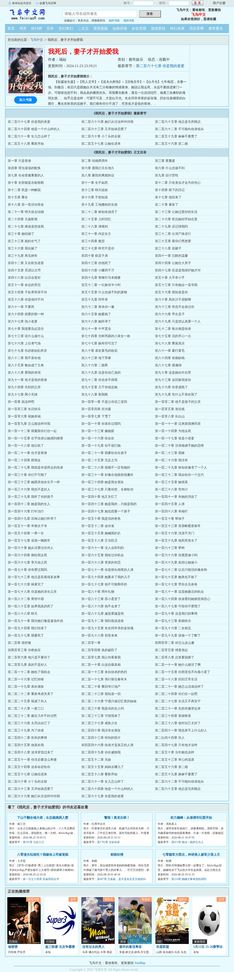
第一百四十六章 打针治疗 (26, 511)
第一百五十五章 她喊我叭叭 (101, 533)
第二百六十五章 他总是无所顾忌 (178, 121)
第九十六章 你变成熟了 (171, 387)
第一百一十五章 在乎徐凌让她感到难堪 (35, 438)
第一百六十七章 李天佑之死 (27, 562)
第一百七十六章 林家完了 (26, 584)
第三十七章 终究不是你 (97, 248)
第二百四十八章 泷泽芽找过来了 (30, 752)
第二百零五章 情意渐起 (171, 650)
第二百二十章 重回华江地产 (101, 686)
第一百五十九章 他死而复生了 (176, 540)
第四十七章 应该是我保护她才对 (178, 270)
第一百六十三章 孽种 (170, 548)
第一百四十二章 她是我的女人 (29, 504)
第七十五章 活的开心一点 (173, 336)
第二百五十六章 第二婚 (171, 143)
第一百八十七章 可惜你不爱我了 (178, 606)
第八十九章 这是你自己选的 (101, 372)
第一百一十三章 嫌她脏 (97, 431)
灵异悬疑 (100, 28)
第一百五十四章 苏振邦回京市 (41, 879)
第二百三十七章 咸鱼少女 (99, 723)
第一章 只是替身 (19, 160)
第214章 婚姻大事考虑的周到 (188, 879)
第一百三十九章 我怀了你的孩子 (30, 496)
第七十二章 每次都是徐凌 (173, 328)
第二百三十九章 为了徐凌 (26, 730)
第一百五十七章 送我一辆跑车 (29, 540)
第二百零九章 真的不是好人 (27, 664)
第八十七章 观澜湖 (168, 365)
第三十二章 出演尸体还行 (173, 234)
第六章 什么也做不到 (170, 168)
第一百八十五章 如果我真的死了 (30, 606)
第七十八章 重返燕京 (170, 343)
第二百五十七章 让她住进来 (101, 143)
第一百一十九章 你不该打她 (101, 445)
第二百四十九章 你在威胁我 (101, 752)
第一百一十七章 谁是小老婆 (174, 438)
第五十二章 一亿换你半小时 (101, 285)
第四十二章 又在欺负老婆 (26, 263)
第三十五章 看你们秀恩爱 (173, 241)
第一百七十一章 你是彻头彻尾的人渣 (107, 569)
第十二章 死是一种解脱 (24, 190)
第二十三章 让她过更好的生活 (176, 212)
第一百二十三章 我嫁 (170, 453)
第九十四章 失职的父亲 (24, 387)
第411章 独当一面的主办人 (187, 842)
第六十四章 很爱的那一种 (26, 314)
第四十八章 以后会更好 (24, 277)
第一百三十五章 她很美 (171, 482)
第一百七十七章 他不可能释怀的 (104, 584)
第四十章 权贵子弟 (94, 255)
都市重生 (215, 28)
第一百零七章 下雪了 (96, 416)
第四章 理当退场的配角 (24, 168)
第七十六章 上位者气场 (24, 343)
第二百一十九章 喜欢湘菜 (26, 686)
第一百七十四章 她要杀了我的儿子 (105, 577)
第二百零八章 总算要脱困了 (174, 657)
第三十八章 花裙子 (168, 248)
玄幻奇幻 (65, 28)
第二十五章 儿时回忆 (96, 219)
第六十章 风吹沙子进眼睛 (173, 299)
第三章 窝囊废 (165, 160)
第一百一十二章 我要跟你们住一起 (32, 431)
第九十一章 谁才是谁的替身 (27, 380)
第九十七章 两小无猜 (22, 394)
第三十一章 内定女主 (96, 234)
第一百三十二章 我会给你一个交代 (179, 475)
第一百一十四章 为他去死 (173, 431)
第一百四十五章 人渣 (170, 504)
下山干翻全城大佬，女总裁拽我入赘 (42, 817)
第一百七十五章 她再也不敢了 (176, 577)
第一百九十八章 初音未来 (99, 635)
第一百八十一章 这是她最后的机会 (179, 591)
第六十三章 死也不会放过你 (174, 307)
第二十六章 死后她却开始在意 (176, 219)
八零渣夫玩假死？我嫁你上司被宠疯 (42, 854)
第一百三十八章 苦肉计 (171, 489)
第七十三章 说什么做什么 (26, 336)
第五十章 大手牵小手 (170, 277)
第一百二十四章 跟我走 (24, 460)
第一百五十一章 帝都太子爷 (27, 526)
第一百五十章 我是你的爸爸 (101, 518)
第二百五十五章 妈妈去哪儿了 (102, 767)
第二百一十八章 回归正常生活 (176, 679)
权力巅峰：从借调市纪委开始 (191, 817)
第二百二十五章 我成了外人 (27, 701)
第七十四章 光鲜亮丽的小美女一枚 (105, 336)
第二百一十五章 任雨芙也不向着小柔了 (182, 672)
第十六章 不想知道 (94, 197)
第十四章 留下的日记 (170, 190)
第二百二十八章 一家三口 (26, 708)
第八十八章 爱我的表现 (24, 372)
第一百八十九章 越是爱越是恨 (102, 613)
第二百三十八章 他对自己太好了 (178, 723)
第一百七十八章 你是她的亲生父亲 (32, 591)
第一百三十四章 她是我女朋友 (102, 482)
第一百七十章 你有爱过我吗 (27, 569)
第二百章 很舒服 (19, 643)
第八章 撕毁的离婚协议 (97, 175)
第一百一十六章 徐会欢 (97, 438)
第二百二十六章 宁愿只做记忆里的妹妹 (109, 701)
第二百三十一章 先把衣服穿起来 (178, 708)
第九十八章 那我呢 (94, 394)
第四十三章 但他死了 (96, 263)
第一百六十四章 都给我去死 (27, 555)
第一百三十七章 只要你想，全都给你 (107, 489)
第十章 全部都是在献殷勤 (26, 182)
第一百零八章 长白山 (170, 416)
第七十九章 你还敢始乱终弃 (27, 350)
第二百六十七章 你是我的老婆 (160, 66)
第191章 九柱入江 (33, 842)
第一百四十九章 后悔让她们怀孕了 (32, 518)
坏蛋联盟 (162, 946)
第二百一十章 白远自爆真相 (101, 664)
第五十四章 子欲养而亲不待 (27, 292)
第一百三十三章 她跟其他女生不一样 (34, 482)
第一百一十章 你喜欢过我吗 (101, 423)
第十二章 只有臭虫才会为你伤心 (178, 182)
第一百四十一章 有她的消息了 (176, 496)
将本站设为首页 (21, 3)
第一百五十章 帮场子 (170, 518)
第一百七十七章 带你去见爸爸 (176, 584)
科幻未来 (177, 28)
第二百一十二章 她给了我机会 (29, 672)
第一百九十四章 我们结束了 (27, 628)
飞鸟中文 (30, 15)
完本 (50, 28)
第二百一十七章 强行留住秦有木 (104, 679)
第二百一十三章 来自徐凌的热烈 (104, 672)
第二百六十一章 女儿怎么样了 (29, 136)
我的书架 (128, 20)
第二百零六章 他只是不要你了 (29, 657)
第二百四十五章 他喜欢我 (26, 745)
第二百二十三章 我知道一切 (101, 694)
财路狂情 (117, 854)
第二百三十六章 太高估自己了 (29, 723)
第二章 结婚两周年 (94, 160)
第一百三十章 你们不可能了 (27, 475)
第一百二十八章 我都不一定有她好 (105, 467)
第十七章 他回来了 (168, 197)
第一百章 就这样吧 (21, 401)
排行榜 (36, 28)
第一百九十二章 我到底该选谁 (102, 621)
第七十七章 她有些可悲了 (99, 343)
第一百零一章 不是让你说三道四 (104, 401)
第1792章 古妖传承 (108, 842)
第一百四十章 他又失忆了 (99, 496)
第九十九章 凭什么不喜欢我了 (176, 394)
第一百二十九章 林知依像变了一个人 (181, 467)
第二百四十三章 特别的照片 (101, 737)
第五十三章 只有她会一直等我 (176, 285)
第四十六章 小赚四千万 (97, 270)
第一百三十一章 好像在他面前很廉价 (107, 475)
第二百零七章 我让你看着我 (101, 657)
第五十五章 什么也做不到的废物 (104, 292)
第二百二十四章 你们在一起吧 (176, 694)
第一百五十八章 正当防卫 (99, 540)
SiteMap (140, 963)
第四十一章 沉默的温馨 (171, 255)
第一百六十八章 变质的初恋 (101, 562)
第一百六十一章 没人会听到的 (102, 548)
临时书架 (114, 20)
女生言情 (139, 28)
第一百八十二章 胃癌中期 (26, 599)
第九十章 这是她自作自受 (173, 372)
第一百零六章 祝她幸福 (24, 416)
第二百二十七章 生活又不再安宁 (178, 701)
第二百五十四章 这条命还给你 (29, 767)
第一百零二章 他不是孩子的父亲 (178, 401)
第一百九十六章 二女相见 (173, 628)
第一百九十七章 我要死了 (26, 635)
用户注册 (219, 3)
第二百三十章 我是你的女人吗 (102, 708)
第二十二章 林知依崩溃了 (99, 212)
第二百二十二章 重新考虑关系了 (30, 694)
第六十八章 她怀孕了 (96, 321)
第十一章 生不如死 (94, 182)
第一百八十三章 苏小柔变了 (101, 599)
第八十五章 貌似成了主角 (26, 365)
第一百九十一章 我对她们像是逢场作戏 (35, 621)
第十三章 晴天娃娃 (94, 190)
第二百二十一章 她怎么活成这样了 (179, 686)
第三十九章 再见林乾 (22, 255)
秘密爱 (13, 946)
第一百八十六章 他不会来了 (101, 606)
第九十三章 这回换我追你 (173, 380)
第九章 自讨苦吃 (166, 175)
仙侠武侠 (119, 28)
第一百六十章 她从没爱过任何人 (30, 548)
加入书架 (25, 100)
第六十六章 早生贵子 (170, 314)
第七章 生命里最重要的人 (26, 175)
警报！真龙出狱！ (117, 817)
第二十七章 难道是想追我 (26, 226)
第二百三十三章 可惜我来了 (101, 716)
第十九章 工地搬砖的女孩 (99, 204)
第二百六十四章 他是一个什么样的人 (34, 129)
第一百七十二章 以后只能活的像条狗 (181, 569)
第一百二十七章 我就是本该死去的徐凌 (35, 467)
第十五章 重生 (18, 197)
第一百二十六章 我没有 (171, 460)
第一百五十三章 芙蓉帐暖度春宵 (178, 526)
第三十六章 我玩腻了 (22, 248)
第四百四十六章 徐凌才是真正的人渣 (107, 745)
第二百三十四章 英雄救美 (173, 716)
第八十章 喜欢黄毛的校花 (99, 350)
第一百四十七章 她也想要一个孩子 (105, 511)
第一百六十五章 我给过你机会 (102, 555)
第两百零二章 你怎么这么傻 (174, 643)
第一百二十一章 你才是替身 (27, 453)
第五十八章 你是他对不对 (26, 299)
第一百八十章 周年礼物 (97, 591)
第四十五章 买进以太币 (24, 270)
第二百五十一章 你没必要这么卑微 (32, 759)
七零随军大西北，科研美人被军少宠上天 (191, 854)
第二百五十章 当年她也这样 (174, 752)
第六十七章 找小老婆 (22, 321)
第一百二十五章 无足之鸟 (99, 460)
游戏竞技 (158, 28)
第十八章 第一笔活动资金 (26, 204)
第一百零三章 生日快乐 (24, 409)
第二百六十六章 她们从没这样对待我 (107, 121)
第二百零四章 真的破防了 (99, 650)
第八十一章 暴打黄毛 (170, 350)
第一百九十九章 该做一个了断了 (178, 635)
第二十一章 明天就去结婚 (26, 212)
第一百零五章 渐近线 (170, 409)
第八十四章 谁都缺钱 (170, 358)
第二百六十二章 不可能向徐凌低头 (179, 129)
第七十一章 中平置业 (96, 328)
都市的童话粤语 (130, 946)
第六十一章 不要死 (21, 307)
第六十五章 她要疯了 (96, 314)
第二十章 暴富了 (166, 204)
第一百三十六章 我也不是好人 (29, 489)
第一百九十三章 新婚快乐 (173, 621)
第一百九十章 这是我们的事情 (176, 613)
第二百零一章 (91, 643)
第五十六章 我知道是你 (171, 292)
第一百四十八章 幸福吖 (171, 511)
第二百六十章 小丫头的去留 (101, 136)
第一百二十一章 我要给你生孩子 (104, 453)
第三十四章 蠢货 (93, 241)
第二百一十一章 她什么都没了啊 (178, 664)
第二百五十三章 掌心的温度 (174, 759)
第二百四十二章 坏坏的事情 (27, 737)
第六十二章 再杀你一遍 (97, 307)
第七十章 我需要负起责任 (26, 328)
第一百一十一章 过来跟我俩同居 (178, 423)
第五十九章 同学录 (94, 299)
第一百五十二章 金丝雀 (97, 526)
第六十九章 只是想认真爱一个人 (178, 321)
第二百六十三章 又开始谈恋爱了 (104, 129)
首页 (11, 28)
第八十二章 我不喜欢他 (24, 358)
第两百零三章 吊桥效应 (24, 650)
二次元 (83, 28)
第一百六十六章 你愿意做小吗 (176, 555)
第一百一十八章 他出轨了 (26, 445)
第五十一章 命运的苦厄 (24, 285)
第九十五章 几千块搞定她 (99, 387)
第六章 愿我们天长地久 (97, 168)
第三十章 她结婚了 (21, 234)
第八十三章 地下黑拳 (96, 358)
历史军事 (196, 28)
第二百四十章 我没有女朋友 (101, 730)
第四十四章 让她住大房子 (173, 263)
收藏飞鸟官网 (48, 3)
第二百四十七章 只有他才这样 (176, 745)
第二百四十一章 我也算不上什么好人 (181, 730)
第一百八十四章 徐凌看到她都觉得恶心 (182, 599)
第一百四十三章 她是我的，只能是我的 (109, 504)
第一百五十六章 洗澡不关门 (174, 533)
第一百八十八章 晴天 (22, 613)
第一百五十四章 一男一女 (26, 533)
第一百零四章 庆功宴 (96, 409)
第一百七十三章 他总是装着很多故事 (34, 577)
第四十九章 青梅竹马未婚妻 (101, 277)
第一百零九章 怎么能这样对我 (29, 423)
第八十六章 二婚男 (94, 365)
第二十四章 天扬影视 (22, 219)
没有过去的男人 (93, 946)
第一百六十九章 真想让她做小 (176, 562)
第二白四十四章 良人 (170, 737)
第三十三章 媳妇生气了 (24, 241)
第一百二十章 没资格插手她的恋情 (179, 445)
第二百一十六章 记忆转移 (26, 679)
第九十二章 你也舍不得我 (99, 380)
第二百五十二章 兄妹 (96, 759)
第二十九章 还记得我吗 (171, 226)
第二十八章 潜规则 (94, 226)
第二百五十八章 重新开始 (26, 143)
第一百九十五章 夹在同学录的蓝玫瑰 (107, 628)
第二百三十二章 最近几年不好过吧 (32, 716)
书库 (23, 28)
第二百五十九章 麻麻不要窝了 (176, 136)
